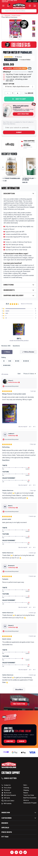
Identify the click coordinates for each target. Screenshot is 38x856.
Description (9, 193)
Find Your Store (19, 704)
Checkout (7, 790)
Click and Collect (9, 800)
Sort (19, 373)
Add (23, 114)
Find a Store (7, 787)
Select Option (8, 84)
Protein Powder (16, 15)
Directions (9, 285)
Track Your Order (28, 795)
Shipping (26, 790)
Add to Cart (20, 99)
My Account (7, 792)
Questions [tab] (16, 346)
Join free (9, 741)
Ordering (26, 787)
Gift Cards (7, 798)
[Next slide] (20, 37)
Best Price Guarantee (29, 798)
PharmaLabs (26, 52)
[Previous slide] (11, 37)
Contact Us (7, 785)
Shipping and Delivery (13, 295)
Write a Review (30, 352)
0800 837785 (10, 778)
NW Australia (7, 803)
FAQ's (25, 785)
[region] (19, 329)
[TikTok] (25, 852)
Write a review (12, 59)
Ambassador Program (30, 803)
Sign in (21, 741)
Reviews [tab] (5, 346)
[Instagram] (16, 852)
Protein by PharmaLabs (10, 178)
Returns (25, 792)
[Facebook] (12, 852)
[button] (13, 57)
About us (26, 800)
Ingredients (9, 290)
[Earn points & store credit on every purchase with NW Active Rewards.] (30, 68)
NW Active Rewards (10, 795)
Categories (7, 15)
